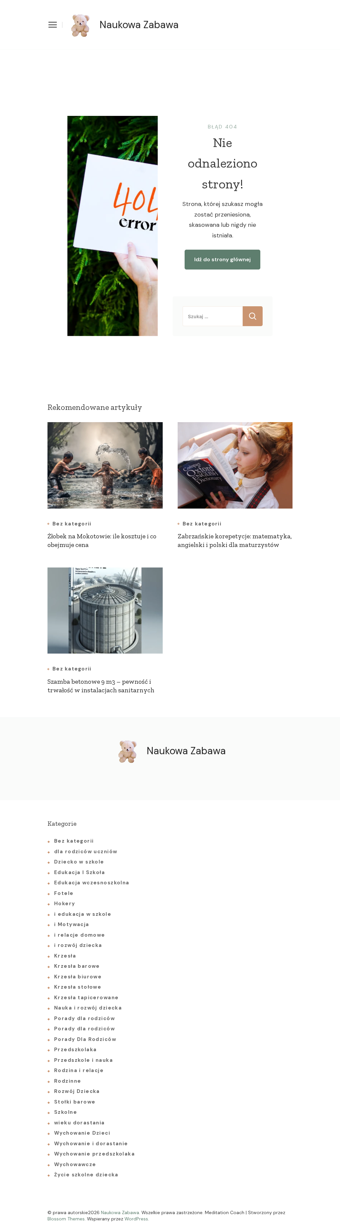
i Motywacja (71, 924)
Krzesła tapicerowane (86, 997)
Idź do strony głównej (222, 259)
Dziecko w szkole (79, 862)
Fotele (64, 893)
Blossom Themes (66, 1219)
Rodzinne (67, 1081)
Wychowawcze (75, 1164)
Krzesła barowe (77, 966)
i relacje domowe (79, 935)
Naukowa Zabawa (139, 24)
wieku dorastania (79, 1122)
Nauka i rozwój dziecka (88, 1008)
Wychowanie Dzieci (82, 1133)
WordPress (136, 1219)
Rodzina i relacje (79, 1070)
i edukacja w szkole (82, 914)
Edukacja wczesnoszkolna (91, 882)
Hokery (64, 903)
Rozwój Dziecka (77, 1091)
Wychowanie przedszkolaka (94, 1154)
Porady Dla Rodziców (85, 1039)
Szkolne (65, 1112)
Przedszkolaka (75, 1049)
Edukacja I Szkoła (79, 872)
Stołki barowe (74, 1102)
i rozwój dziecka (78, 945)
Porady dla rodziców (84, 1018)
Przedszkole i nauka (83, 1060)
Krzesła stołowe (77, 987)
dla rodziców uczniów (85, 851)
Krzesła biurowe (78, 976)
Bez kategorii (71, 523)
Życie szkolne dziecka (86, 1174)
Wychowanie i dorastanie (91, 1143)
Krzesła (65, 956)
